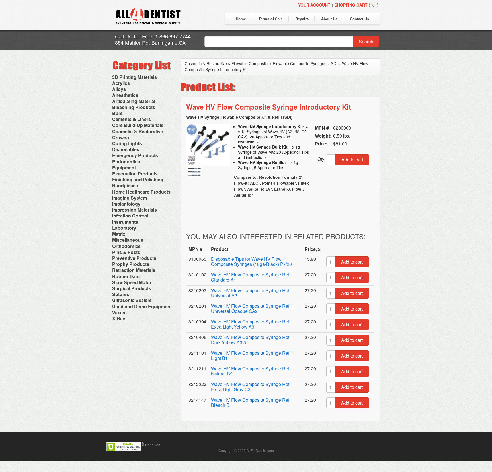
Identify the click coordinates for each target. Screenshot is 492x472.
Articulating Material (133, 101)
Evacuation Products (135, 173)
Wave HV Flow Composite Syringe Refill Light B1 (252, 355)
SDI (334, 63)
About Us (329, 18)
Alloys (119, 89)
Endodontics (126, 161)
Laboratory (124, 228)
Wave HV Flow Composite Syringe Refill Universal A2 (252, 293)
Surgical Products (131, 288)
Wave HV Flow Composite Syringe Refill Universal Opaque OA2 (252, 308)
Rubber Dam (126, 276)
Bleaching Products (133, 107)
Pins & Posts (126, 252)
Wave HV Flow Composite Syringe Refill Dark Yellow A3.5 (252, 340)
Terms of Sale (271, 18)
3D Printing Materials (134, 77)
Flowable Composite (249, 63)
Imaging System (129, 197)
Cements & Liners (131, 119)
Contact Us (359, 18)
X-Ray (118, 318)
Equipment (124, 167)
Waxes (119, 312)
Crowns (120, 137)
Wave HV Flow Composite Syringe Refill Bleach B (252, 402)
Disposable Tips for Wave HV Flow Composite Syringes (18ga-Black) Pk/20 (251, 261)
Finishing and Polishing (137, 179)
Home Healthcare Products (141, 191)
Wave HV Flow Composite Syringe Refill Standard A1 (252, 277)
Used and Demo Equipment (142, 306)
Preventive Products (134, 258)
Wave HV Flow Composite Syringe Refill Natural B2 (252, 371)
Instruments (125, 222)
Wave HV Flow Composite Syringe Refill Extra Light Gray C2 (252, 387)
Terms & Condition (146, 444)
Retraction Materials (133, 270)
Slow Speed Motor (131, 282)
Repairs (302, 18)
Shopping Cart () (356, 5)
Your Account (314, 5)
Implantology (126, 203)
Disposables (125, 149)
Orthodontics (126, 246)
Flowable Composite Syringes (299, 63)
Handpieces (125, 185)
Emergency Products (135, 155)
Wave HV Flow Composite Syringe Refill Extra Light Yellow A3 (252, 324)
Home (241, 18)
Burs (117, 113)
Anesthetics (125, 95)
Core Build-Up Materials (137, 125)
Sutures (120, 294)
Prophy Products (130, 264)
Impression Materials (134, 209)
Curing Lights (127, 143)
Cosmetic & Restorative (137, 131)
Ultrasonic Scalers (132, 300)
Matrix (118, 234)
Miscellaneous (127, 240)
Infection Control (130, 215)
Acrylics (121, 83)
